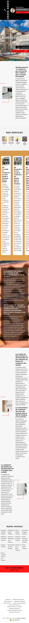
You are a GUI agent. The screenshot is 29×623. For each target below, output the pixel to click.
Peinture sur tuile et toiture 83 (19, 603)
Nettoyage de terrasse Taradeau (3, 538)
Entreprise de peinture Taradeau (18, 538)
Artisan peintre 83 (7, 603)
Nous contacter (18, 51)
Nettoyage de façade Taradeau (11, 532)
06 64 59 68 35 (8, 14)
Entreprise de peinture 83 (14, 608)
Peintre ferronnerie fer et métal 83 (14, 606)
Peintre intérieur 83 (8, 601)
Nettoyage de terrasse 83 (14, 612)
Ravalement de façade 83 (18, 599)
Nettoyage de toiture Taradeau (3, 532)
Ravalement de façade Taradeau (25, 532)
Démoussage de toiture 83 (14, 604)
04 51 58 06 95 (8, 5)
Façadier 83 (8, 599)
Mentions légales (21, 618)
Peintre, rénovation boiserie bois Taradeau (3, 557)
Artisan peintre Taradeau (24, 546)
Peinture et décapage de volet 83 (14, 610)
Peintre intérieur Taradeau (17, 532)
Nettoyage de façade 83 (20, 601)
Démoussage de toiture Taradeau (11, 546)
